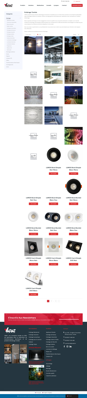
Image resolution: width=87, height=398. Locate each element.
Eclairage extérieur (10, 52)
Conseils (48, 5)
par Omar (15, 360)
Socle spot (9, 49)
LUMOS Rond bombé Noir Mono (73, 199)
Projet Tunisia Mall (23, 349)
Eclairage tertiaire (10, 34)
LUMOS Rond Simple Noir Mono (53, 169)
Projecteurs (9, 45)
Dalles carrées (10, 26)
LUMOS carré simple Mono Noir (33, 259)
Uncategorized (9, 64)
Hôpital (8, 56)
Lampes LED (9, 58)
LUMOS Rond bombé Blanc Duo (73, 229)
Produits (22, 5)
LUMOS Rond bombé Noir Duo (53, 229)
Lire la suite (53, 173)
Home (7, 54)
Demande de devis (77, 5)
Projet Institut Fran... (15, 354)
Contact (64, 5)
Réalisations (40, 5)
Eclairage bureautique (11, 28)
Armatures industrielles (11, 22)
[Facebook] (64, 346)
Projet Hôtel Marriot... (8, 349)
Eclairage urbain (10, 36)
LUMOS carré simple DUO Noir (73, 259)
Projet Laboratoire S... (23, 358)
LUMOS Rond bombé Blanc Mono (33, 229)
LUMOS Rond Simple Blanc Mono (73, 169)
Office (7, 60)
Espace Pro (78, 1)
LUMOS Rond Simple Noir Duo (33, 199)
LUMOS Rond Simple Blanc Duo (53, 199)
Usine (7, 67)
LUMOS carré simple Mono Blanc (53, 259)
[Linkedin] (70, 346)
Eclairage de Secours (11, 30)
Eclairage (8, 18)
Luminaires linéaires (11, 44)
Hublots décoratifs (11, 38)
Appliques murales (11, 20)
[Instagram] (67, 346)
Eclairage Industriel (11, 32)
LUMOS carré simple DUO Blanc (33, 289)
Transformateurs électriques (12, 62)
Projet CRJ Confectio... (8, 358)
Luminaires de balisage (11, 40)
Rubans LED (9, 47)
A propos (56, 5)
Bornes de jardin (10, 24)
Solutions (31, 5)
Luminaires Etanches (11, 42)
